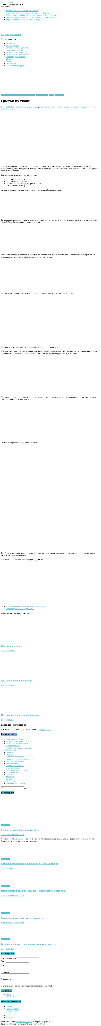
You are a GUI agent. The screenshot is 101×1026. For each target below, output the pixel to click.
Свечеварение (12, 763)
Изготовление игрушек (15, 65)
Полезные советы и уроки (17, 54)
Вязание (9, 61)
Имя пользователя (8, 958)
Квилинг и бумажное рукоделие (19, 759)
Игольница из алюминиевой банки (20, 715)
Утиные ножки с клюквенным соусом (22, 11)
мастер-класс (56, 107)
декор (41, 107)
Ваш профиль (11, 1017)
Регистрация (6, 990)
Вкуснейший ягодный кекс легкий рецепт (24, 19)
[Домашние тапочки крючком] (11, 676)
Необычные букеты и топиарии (19, 748)
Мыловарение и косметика (17, 761)
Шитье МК (59, 95)
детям (47, 107)
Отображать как (7, 979)
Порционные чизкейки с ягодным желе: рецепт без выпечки (31, 15)
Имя (3, 965)
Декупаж (9, 755)
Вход (8, 1015)
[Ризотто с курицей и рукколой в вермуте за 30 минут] (14, 855)
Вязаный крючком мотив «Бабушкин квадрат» (26, 606)
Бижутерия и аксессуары (11, 95)
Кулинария (10, 43)
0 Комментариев (21, 107)
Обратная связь (12, 1009)
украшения (74, 107)
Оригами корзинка (11, 646)
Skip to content (7, 2)
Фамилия (5, 972)
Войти (8, 995)
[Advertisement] (46, 115)
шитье (10, 109)
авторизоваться (45, 730)
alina (12, 107)
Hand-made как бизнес (15, 50)
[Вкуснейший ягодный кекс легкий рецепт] (14, 909)
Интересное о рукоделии (16, 52)
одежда (66, 107)
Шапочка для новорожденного (20, 609)
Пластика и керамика (15, 766)
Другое (9, 779)
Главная (9, 1006)
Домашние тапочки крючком (17, 680)
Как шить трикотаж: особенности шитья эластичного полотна (32, 17)
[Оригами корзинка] (14, 641)
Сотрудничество (13, 1011)
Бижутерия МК (28, 95)
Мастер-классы (12, 46)
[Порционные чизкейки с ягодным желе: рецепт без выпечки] (14, 882)
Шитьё (9, 59)
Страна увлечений (11, 34)
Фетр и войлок (12, 772)
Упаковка (10, 777)
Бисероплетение (13, 746)
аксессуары (33, 107)
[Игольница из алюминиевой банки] (13, 710)
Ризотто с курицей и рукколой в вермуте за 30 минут (28, 13)
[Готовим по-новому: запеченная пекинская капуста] (14, 935)
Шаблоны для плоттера (15, 57)
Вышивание (11, 63)
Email (3, 961)
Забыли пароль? (12, 997)
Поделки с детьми (13, 768)
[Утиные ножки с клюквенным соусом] (30, 821)
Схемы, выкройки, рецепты (17, 48)
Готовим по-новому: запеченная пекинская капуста (28, 944)
